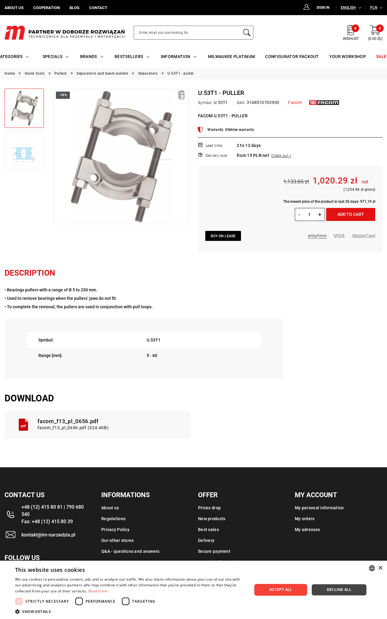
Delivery (206, 540)
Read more (98, 591)
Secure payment (214, 551)
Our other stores (117, 540)
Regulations (113, 518)
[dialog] (193, 590)
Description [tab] (30, 272)
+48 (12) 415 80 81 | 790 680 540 (52, 510)
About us (110, 507)
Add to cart (350, 214)
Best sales (208, 529)
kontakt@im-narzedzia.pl (48, 535)
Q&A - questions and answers (130, 551)
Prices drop (209, 507)
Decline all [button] (339, 589)
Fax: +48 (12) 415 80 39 (47, 521)
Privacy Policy (115, 529)
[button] (57, 156)
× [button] (380, 568)
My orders (305, 518)
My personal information (319, 507)
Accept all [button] (280, 589)
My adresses (307, 529)
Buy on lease (223, 236)
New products (211, 518)
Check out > (281, 156)
